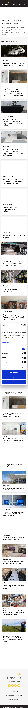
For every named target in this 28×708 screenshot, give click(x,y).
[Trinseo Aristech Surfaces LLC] (5, 3)
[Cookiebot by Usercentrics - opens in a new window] (20, 325)
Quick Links (14, 699)
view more (14, 650)
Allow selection (14, 377)
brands (14, 692)
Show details (20, 368)
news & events (6, 20)
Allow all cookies (14, 372)
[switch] (24, 353)
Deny (14, 381)
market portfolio (14, 696)
